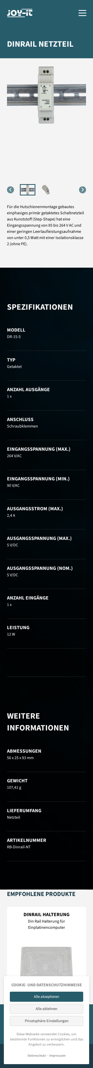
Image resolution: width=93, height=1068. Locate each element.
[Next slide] (82, 189)
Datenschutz (37, 1055)
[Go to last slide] (10, 189)
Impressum (57, 1055)
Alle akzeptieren (46, 996)
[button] (27, 189)
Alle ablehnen (46, 1009)
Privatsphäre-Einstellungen (46, 1021)
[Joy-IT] (20, 13)
